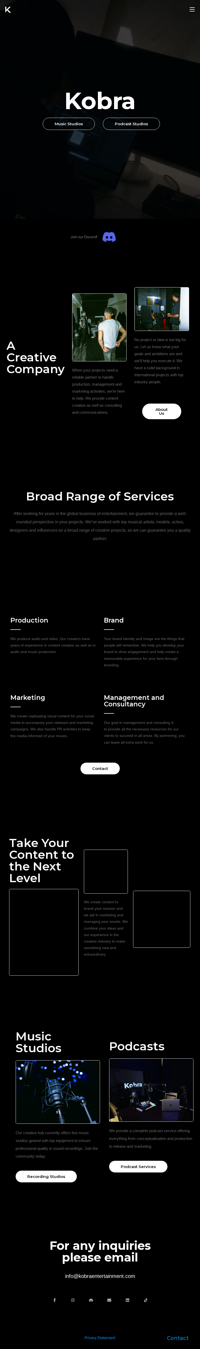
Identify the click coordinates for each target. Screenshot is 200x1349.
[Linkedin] (127, 1300)
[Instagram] (73, 1300)
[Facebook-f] (54, 1300)
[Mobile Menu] (192, 9)
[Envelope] (109, 1300)
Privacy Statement (100, 1338)
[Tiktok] (146, 1300)
